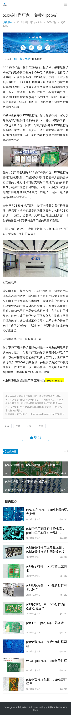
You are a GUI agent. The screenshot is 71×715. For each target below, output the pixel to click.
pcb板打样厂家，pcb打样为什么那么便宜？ (46, 606)
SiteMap (37, 707)
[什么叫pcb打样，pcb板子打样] (13, 665)
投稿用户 (7, 22)
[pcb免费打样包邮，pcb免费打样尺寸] (13, 684)
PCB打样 (51, 22)
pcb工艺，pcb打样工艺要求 (45, 623)
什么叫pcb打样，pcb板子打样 (46, 660)
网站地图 (45, 707)
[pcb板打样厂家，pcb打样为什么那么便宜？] (13, 608)
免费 (28, 59)
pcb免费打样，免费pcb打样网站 (46, 643)
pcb (7, 425)
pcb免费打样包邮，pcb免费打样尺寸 (46, 681)
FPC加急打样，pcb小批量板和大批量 (47, 511)
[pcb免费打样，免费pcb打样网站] (13, 646)
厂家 (19, 59)
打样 (14, 59)
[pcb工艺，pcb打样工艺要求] (13, 627)
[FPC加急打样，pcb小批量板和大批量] (13, 514)
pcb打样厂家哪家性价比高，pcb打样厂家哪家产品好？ (45, 530)
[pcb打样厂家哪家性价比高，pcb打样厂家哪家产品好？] (13, 533)
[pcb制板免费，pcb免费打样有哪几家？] (13, 589)
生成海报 (11, 451)
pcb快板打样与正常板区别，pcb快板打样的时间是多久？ (45, 549)
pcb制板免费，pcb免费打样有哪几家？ (46, 587)
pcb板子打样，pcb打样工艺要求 (46, 568)
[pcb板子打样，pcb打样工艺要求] (13, 571)
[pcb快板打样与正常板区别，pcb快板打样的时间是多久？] (13, 552)
